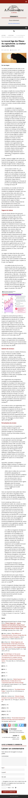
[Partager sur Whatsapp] (16, 725)
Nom (3, 767)
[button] (26, 1)
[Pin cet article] (9, 725)
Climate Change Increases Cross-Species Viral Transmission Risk (13, 697)
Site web (4, 777)
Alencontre (14, 50)
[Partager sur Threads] (25, 725)
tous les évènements (14, 23)
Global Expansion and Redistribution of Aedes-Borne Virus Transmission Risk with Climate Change (13, 680)
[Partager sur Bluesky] (23, 725)
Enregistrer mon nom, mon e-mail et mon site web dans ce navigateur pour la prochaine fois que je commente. (14, 783)
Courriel (3, 772)
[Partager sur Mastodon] (18, 725)
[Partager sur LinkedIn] (7, 725)
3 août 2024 (6, 50)
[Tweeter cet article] (5, 725)
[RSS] (14, 31)
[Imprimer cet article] (14, 725)
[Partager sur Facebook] (3, 725)
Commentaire (5, 756)
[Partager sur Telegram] (21, 725)
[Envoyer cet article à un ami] (11, 725)
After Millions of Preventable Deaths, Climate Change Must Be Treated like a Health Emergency (14, 635)
